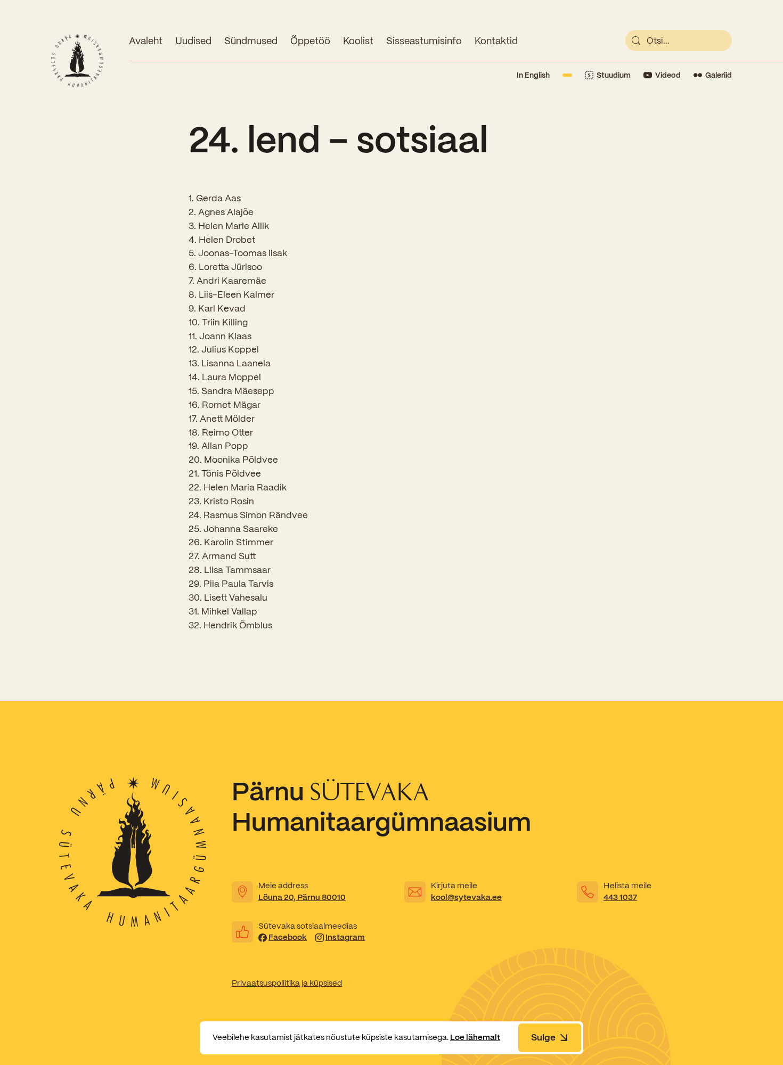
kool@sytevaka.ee (466, 897)
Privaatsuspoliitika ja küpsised (287, 983)
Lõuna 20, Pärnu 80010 (302, 897)
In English (533, 75)
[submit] (636, 40)
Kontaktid (496, 41)
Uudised (193, 41)
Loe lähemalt (475, 1037)
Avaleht (145, 41)
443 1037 (620, 897)
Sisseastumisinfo (424, 41)
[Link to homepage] (77, 60)
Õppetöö (310, 41)
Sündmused (251, 41)
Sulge (543, 1037)
